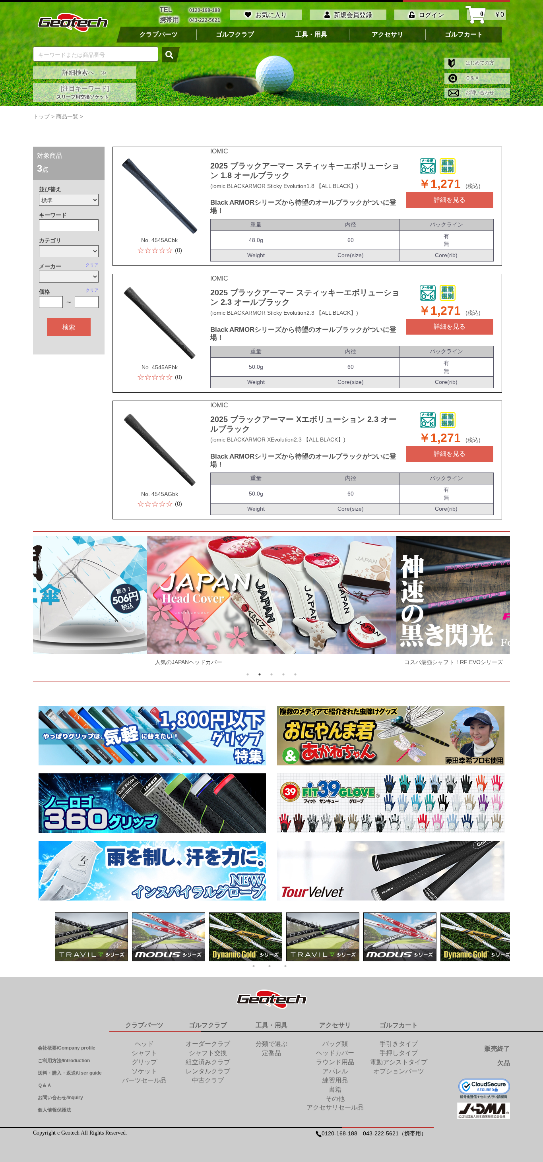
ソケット (144, 1071)
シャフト (144, 1053)
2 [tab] (260, 674)
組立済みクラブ (208, 1062)
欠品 (503, 1062)
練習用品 (335, 1080)
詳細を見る (449, 199)
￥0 (492, 15)
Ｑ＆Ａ (471, 78)
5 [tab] (295, 674)
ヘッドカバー (335, 1053)
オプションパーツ (398, 1071)
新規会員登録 (353, 15)
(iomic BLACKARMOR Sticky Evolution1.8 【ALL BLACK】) (284, 186)
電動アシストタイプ (398, 1062)
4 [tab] (283, 674)
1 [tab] (248, 674)
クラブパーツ (159, 34)
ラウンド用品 (335, 1062)
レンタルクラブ (208, 1071)
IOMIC (219, 151)
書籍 (335, 1089)
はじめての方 (479, 63)
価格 (44, 292)
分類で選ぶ (271, 1043)
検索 (68, 326)
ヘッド (144, 1043)
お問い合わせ (479, 92)
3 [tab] (271, 674)
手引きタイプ (399, 1043)
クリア (92, 264)
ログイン (431, 15)
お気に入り (271, 15)
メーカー (50, 266)
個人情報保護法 (54, 1110)
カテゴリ (50, 240)
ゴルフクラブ (235, 34)
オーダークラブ (208, 1043)
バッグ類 (335, 1043)
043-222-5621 (204, 20)
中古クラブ (208, 1080)
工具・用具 (311, 34)
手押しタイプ (399, 1053)
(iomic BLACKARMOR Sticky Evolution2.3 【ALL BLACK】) (284, 313)
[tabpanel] (271, 603)
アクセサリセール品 (335, 1107)
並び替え (50, 189)
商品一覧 (67, 116)
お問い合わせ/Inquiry (60, 1097)
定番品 (271, 1053)
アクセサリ (387, 34)
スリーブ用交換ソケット (82, 97)
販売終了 (497, 1048)
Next (489, 603)
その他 (335, 1098)
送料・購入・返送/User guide (70, 1073)
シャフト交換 (208, 1053)
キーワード (53, 215)
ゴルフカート (464, 34)
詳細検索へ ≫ (84, 72)
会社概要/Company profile (66, 1048)
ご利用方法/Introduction (64, 1060)
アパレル (335, 1071)
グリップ (144, 1062)
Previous (54, 603)
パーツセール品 (144, 1080)
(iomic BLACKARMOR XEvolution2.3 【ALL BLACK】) (277, 439)
